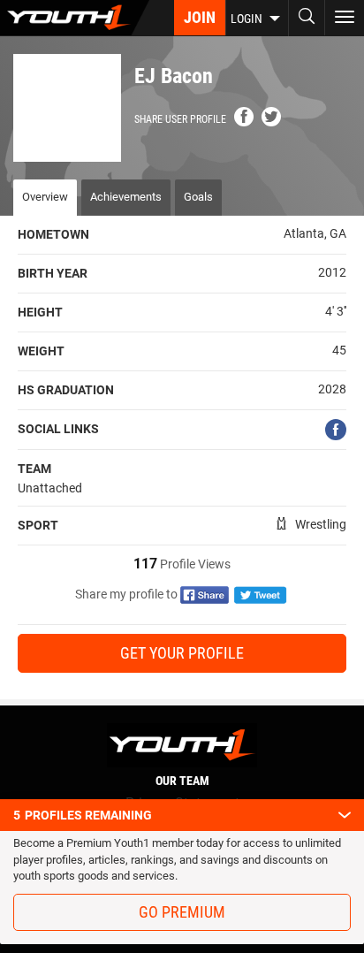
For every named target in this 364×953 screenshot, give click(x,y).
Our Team (182, 781)
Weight (41, 351)
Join (200, 17)
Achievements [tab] (126, 196)
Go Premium (182, 912)
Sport (38, 525)
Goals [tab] (198, 196)
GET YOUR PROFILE (182, 653)
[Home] (74, 17)
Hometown (53, 234)
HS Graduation (66, 390)
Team (34, 468)
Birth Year (52, 273)
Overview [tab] (45, 196)
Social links (58, 429)
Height (40, 312)
